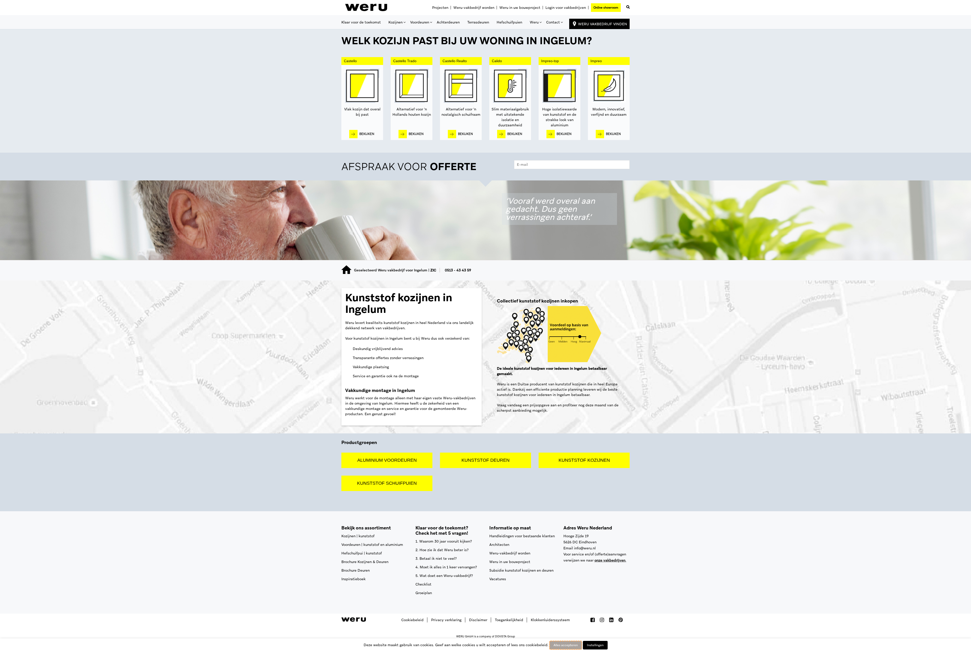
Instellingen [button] (595, 645)
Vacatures (497, 579)
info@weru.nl (585, 548)
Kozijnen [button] (395, 22)
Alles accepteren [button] (566, 645)
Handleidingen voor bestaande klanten (522, 536)
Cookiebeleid (412, 620)
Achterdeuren (448, 22)
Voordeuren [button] (419, 22)
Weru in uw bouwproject (519, 7)
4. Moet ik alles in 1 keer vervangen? (446, 567)
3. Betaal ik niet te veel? (436, 558)
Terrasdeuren (478, 22)
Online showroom (605, 8)
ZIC (433, 270)
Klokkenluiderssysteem (550, 620)
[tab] (485, 167)
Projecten (440, 7)
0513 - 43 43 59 (458, 270)
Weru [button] (534, 22)
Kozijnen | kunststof (357, 536)
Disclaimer (478, 620)
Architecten (499, 544)
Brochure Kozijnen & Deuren (364, 562)
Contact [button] (553, 22)
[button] (627, 6)
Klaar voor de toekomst (361, 22)
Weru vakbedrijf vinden (602, 24)
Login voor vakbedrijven (565, 7)
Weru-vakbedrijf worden (473, 7)
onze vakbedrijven (609, 560)
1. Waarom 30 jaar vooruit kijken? (443, 541)
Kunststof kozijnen (584, 460)
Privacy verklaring (446, 620)
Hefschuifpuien (509, 22)
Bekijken (366, 134)
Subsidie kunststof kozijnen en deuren (521, 570)
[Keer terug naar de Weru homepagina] (366, 7)
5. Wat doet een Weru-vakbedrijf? (444, 575)
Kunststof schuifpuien (387, 483)
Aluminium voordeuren (387, 460)
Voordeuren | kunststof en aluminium (372, 544)
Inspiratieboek (353, 579)
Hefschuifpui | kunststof (361, 553)
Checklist (423, 584)
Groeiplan (423, 593)
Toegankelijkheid (509, 620)
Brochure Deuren (355, 570)
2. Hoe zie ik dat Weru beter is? (442, 550)
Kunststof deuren (485, 460)
